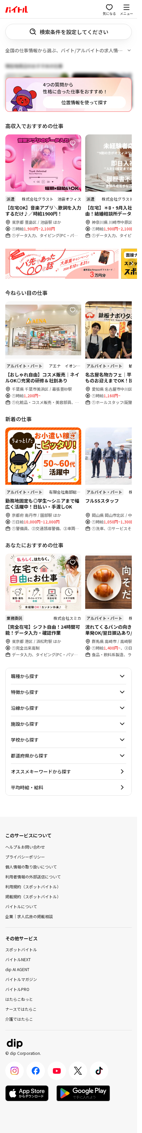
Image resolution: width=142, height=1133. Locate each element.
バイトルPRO (17, 989)
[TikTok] (99, 1070)
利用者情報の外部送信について (33, 876)
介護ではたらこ (19, 1019)
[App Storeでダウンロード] (27, 1093)
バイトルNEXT (18, 959)
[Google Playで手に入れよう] (83, 1093)
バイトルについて (21, 906)
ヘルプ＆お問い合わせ (25, 846)
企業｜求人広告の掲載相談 (29, 916)
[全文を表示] (129, 50)
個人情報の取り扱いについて (31, 866)
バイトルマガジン (21, 979)
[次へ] (131, 263)
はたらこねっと (19, 999)
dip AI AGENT (17, 969)
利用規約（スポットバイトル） (33, 886)
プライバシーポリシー (25, 856)
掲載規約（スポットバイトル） (33, 896)
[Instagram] (14, 1070)
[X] (78, 1070)
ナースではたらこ (21, 1009)
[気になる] (73, 143)
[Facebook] (35, 1070)
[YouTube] (57, 1070)
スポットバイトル (21, 949)
